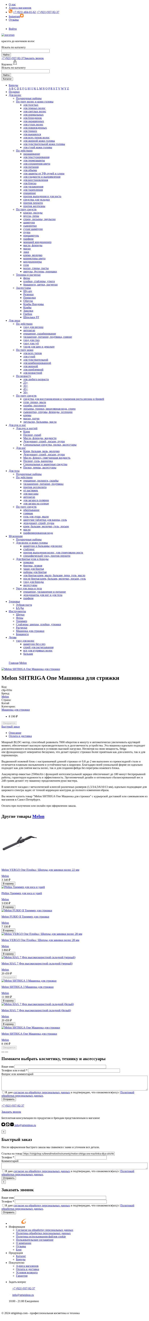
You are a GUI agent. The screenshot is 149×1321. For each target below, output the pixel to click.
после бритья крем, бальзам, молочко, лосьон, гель (54, 578)
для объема (30, 170)
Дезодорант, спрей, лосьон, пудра (44, 441)
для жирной (30, 366)
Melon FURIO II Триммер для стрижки (25, 916)
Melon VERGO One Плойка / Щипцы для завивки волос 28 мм (40, 940)
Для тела (14, 470)
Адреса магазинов (20, 7)
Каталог (7, 79)
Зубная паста (24, 604)
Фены (19, 617)
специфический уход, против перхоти (46, 555)
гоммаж (28, 513)
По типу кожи (24, 349)
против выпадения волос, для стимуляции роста (53, 552)
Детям (12, 637)
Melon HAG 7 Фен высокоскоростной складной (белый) (36, 1010)
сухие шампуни (33, 229)
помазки (28, 562)
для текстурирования (36, 157)
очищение (29, 193)
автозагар (29, 330)
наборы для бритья (35, 572)
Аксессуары (23, 287)
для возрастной (32, 372)
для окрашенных (33, 121)
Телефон (7, 1157)
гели (26, 264)
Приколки (29, 297)
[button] (2, 1052)
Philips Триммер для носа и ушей (21, 893)
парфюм (28, 238)
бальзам (28, 653)
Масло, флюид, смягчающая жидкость (46, 457)
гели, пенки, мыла (34, 402)
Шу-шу (27, 291)
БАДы (20, 608)
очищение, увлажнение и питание (44, 591)
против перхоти (33, 202)
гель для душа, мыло (36, 516)
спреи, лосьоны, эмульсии (39, 219)
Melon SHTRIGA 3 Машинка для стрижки (27, 986)
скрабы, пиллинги (34, 405)
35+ (25, 385)
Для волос (15, 95)
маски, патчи (31, 418)
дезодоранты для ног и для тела (42, 595)
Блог (19, 1249)
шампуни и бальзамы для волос (42, 545)
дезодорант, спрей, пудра (38, 523)
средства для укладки (36, 199)
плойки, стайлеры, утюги (39, 281)
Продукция (16, 1252)
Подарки (14, 91)
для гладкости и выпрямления (41, 176)
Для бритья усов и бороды (32, 559)
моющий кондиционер (37, 242)
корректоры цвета (34, 258)
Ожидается (9, 723)
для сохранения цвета (36, 163)
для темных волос (34, 108)
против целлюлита (35, 487)
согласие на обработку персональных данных (41, 1092)
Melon (5, 696)
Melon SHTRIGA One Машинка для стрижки (29, 1033)
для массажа (30, 493)
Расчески (21, 627)
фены (26, 278)
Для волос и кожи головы (32, 542)
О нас (12, 4)
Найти (6, 54)
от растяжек (30, 490)
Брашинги (22, 634)
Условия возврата (27, 1272)
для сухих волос (33, 124)
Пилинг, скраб (32, 434)
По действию (24, 150)
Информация (17, 1226)
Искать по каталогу (13, 47)
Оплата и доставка (20, 736)
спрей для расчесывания (38, 647)
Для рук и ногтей (26, 428)
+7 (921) (12, 58)
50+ (25, 392)
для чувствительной (35, 359)
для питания (31, 166)
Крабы (27, 307)
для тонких (30, 131)
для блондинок (32, 117)
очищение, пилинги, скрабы (41, 480)
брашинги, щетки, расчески (40, 284)
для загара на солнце (36, 503)
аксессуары (30, 585)
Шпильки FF (31, 317)
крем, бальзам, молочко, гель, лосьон (46, 526)
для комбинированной (37, 363)
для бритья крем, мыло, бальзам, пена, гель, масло (54, 575)
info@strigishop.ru (25, 1125)
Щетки (20, 614)
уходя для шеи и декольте (39, 346)
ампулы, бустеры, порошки (40, 271)
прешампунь (31, 235)
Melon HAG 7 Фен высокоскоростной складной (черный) (37, 963)
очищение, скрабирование (39, 333)
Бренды (13, 85)
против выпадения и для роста (42, 196)
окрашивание (31, 153)
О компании (23, 1243)
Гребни (27, 314)
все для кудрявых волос (38, 650)
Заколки (28, 310)
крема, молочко (32, 255)
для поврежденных (35, 127)
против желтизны (34, 206)
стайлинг (29, 549)
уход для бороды (33, 581)
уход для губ (31, 343)
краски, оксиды (33, 212)
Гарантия (21, 1275)
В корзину (8, 883)
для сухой (29, 356)
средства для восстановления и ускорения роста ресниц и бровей (63, 398)
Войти (13, 28)
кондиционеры (32, 261)
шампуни (29, 222)
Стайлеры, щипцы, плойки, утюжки (38, 624)
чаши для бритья (33, 568)
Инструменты (17, 611)
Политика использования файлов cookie (41, 1236)
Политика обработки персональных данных (43, 1233)
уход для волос (25, 640)
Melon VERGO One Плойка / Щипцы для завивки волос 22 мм (40, 869)
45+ (25, 389)
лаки (26, 251)
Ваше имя (7, 1066)
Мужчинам (16, 536)
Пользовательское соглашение (34, 1239)
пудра (26, 232)
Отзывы (14, 19)
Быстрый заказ (10, 726)
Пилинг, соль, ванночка (38, 461)
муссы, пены (31, 215)
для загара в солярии (36, 500)
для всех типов (32, 353)
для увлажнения (33, 186)
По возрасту (23, 376)
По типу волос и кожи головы (34, 101)
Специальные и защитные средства (45, 464)
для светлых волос (34, 111)
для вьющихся (32, 134)
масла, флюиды (32, 245)
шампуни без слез (34, 644)
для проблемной (33, 369)
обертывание (31, 510)
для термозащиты (34, 160)
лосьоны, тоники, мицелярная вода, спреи (49, 408)
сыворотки (30, 225)
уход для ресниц (33, 327)
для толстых (30, 104)
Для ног (21, 447)
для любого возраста (36, 379)
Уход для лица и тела (29, 588)
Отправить (9, 1099)
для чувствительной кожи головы (44, 144)
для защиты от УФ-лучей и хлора (43, 173)
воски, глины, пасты (36, 268)
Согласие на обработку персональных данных (44, 1230)
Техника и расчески (28, 274)
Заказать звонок (34, 58)
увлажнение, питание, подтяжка (43, 483)
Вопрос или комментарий (17, 1074)
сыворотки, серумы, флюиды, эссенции (48, 412)
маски (27, 248)
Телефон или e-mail (14, 1070)
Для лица (14, 320)
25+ (25, 382)
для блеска (29, 183)
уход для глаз (31, 340)
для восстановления (35, 180)
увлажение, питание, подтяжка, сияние (47, 336)
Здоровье (14, 601)
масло (27, 529)
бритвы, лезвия (32, 565)
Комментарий (10, 1161)
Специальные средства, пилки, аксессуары (49, 444)
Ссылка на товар (11, 1153)
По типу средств (26, 209)
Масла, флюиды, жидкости (40, 438)
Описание (15, 732)
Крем (26, 431)
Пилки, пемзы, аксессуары (39, 467)
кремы (27, 415)
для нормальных (33, 114)
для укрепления (33, 189)
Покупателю (16, 1262)
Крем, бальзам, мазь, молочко (41, 451)
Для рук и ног (17, 425)
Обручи (28, 300)
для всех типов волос (36, 137)
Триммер (21, 621)
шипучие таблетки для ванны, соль (45, 519)
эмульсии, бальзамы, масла (40, 421)
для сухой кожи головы (37, 147)
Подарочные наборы (29, 98)
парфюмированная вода (38, 532)
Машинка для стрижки (30, 630)
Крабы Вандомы (33, 304)
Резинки (28, 294)
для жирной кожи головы (39, 140)
